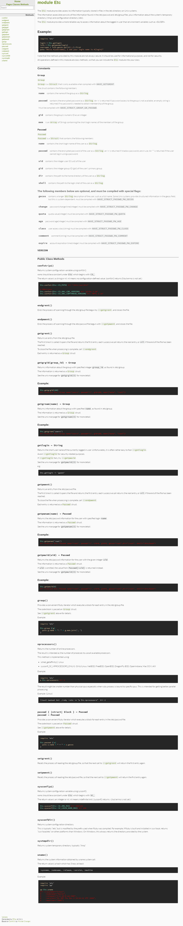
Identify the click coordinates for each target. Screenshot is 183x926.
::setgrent (4, 49)
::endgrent (5, 20)
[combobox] (17, 7)
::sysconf (4, 53)
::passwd (4, 46)
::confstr (4, 18)
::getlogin (4, 32)
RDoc (14, 919)
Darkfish (12, 921)
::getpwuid (5, 39)
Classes (16, 4)
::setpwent (5, 51)
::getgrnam (5, 30)
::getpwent (5, 35)
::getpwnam (5, 37)
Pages (9, 4)
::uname (4, 61)
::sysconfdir (5, 56)
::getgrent (4, 25)
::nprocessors (6, 44)
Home (17, 1)
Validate (5, 917)
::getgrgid (4, 27)
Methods (24, 4)
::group (3, 42)
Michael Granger (24, 921)
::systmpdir (5, 58)
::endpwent (5, 23)
